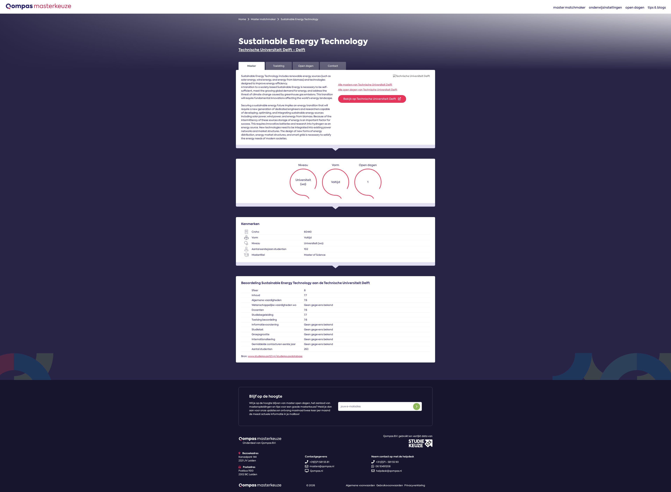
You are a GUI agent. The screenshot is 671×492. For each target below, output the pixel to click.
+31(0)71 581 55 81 (319, 462)
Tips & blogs (657, 7)
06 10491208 (383, 466)
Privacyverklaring (414, 485)
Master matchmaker (569, 7)
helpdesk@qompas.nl (389, 470)
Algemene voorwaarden (360, 485)
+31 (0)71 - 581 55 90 (387, 462)
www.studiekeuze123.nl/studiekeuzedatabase (275, 356)
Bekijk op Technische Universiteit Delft (370, 99)
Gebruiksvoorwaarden (389, 485)
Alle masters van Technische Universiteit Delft (365, 84)
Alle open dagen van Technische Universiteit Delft (367, 89)
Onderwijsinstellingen (605, 7)
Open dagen (634, 7)
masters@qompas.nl (322, 466)
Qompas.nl (316, 470)
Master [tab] (251, 66)
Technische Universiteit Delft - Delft (272, 49)
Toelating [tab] (278, 65)
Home (242, 19)
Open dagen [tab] (305, 65)
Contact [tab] (333, 65)
